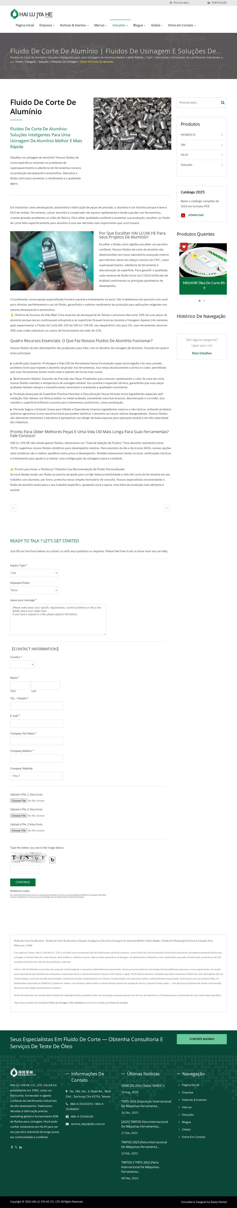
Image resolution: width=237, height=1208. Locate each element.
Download (196, 215)
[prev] (13, 508)
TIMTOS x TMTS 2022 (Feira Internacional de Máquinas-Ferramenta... (140, 1167)
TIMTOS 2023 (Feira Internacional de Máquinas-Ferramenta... (144, 1144)
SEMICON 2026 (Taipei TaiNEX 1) (143, 1086)
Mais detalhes (202, 353)
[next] (167, 508)
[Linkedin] (20, 1147)
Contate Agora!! (202, 1039)
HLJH (184, 154)
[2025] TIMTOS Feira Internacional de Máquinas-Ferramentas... (144, 1124)
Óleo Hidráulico (77, 1003)
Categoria (30, 62)
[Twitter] (16, 1147)
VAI (183, 144)
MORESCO (188, 134)
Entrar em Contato (119, 1003)
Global (156, 25)
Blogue (138, 25)
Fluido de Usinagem (58, 1003)
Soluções (119, 25)
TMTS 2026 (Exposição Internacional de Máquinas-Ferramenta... (146, 1103)
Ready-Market (219, 1202)
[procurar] (171, 3)
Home (19, 62)
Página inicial (25, 25)
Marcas (99, 25)
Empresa (46, 25)
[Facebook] (12, 1147)
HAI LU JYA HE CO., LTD (46, 1202)
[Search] (223, 103)
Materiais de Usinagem (64, 62)
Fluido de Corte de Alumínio (96, 62)
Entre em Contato (181, 25)
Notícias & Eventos (73, 25)
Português (219, 2)
